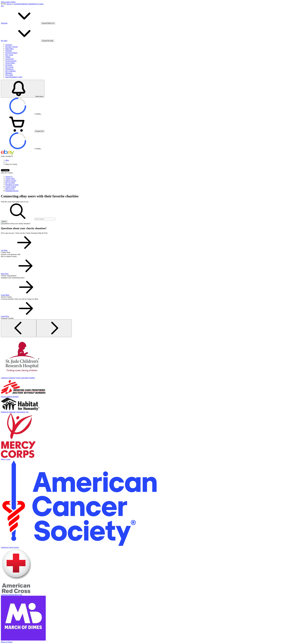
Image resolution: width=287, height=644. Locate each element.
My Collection (10, 71)
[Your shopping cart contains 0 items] (18, 131)
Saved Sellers (10, 63)
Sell (2, 6)
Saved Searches (10, 61)
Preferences (9, 69)
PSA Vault (9, 75)
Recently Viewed (11, 47)
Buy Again (9, 55)
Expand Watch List (48, 23)
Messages (8, 73)
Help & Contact (37, 4)
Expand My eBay (47, 41)
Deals (21, 4)
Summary (8, 45)
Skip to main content (8, 2)
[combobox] (45, 219)
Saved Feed (9, 59)
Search (4, 221)
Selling (7, 57)
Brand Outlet (27, 4)
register (16, 4)
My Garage (9, 67)
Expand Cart (39, 131)
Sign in (9, 4)
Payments (8, 65)
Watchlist (8, 51)
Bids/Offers (9, 49)
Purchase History (11, 53)
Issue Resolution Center (13, 77)
